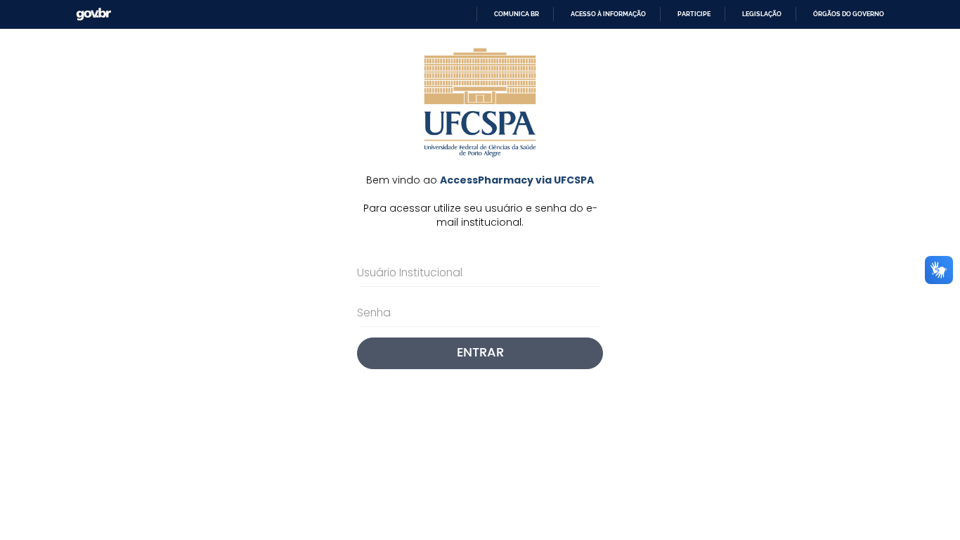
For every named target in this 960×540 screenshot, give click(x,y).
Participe (694, 14)
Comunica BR (516, 14)
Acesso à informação (608, 14)
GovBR (89, 10)
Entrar (480, 352)
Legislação (761, 14)
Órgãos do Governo (848, 14)
